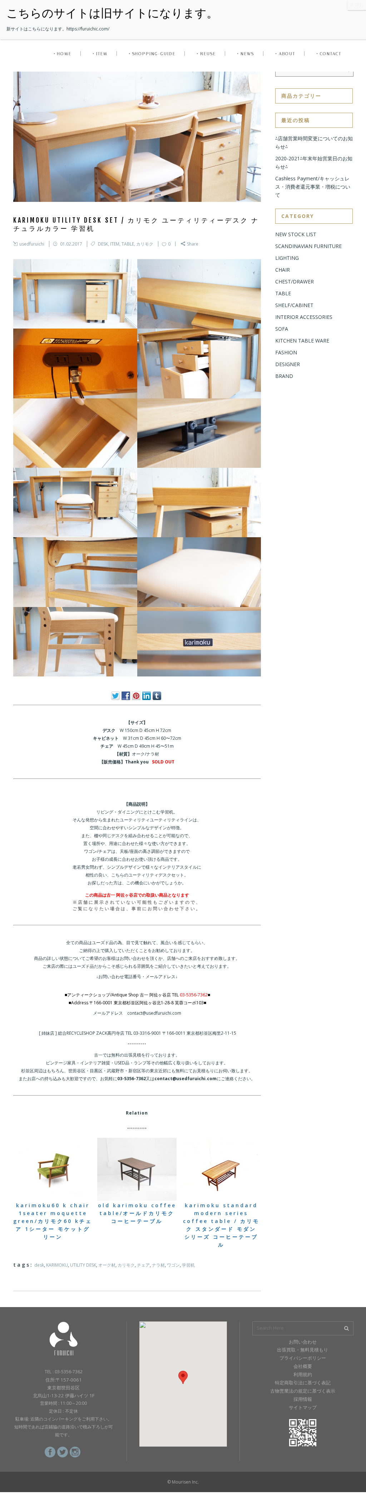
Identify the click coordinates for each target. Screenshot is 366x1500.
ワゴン (173, 1265)
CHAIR (282, 269)
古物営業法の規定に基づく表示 (302, 1391)
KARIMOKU (57, 1265)
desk (39, 1265)
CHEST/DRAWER (294, 281)
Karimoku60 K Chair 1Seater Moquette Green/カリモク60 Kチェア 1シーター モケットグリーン (52, 1221)
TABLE (128, 244)
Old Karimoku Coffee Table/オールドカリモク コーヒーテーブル (137, 1213)
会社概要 (302, 1366)
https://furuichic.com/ (87, 29)
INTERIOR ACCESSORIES (303, 317)
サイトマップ (303, 1407)
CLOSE (356, 5)
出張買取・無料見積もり (302, 1349)
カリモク (144, 244)
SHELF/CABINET (294, 305)
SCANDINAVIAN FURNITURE (308, 246)
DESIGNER (287, 364)
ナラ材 (158, 1265)
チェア (143, 1265)
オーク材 (106, 1265)
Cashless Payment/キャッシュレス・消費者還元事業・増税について (312, 186)
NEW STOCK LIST (295, 234)
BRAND (284, 376)
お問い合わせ (303, 1342)
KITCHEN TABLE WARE (302, 340)
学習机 (188, 1265)
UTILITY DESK (83, 1265)
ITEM (114, 244)
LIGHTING (287, 257)
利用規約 (302, 1374)
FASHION (286, 352)
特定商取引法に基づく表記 (303, 1382)
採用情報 (302, 1399)
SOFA (281, 328)
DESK (103, 244)
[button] (183, 1377)
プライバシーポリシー (303, 1358)
